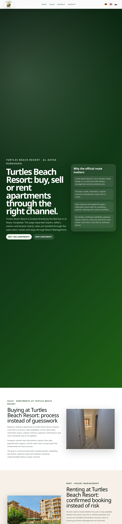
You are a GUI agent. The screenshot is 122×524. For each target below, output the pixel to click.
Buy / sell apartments (18, 237)
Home (44, 4)
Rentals (61, 4)
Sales (52, 4)
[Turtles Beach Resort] (8, 4)
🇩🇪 (106, 4)
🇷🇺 (116, 4)
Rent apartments (43, 237)
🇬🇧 (111, 4)
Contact (72, 4)
